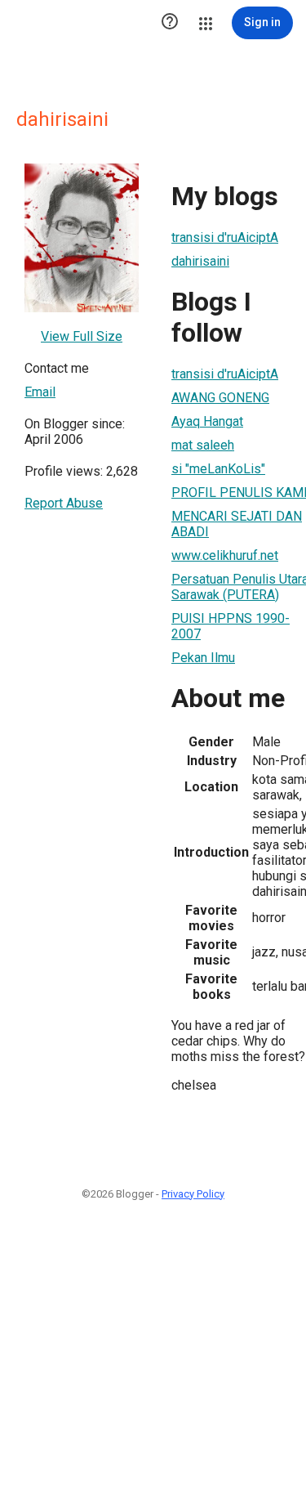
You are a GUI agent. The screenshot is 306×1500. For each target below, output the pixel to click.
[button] (169, 23)
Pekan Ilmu (203, 657)
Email (39, 392)
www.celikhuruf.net (224, 555)
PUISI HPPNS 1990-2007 (230, 626)
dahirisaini (200, 261)
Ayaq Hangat (207, 421)
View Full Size (81, 336)
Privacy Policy (193, 1194)
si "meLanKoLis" (218, 469)
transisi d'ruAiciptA (224, 237)
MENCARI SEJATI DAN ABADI (236, 524)
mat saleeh (202, 445)
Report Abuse (63, 503)
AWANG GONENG (220, 397)
